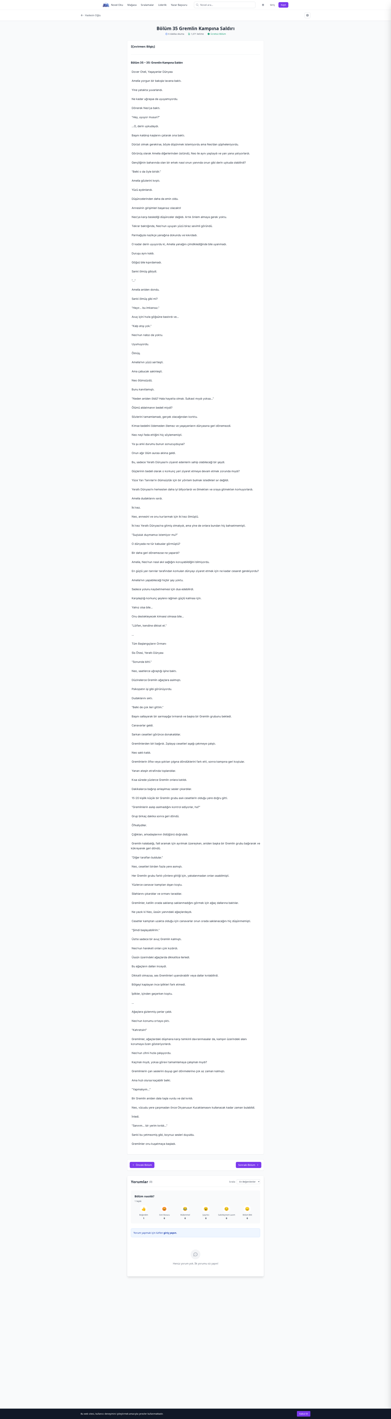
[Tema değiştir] (263, 5)
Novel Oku (117, 5)
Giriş (272, 4)
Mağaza (132, 5)
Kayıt (283, 4)
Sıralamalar (147, 5)
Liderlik (162, 5)
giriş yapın (170, 1232)
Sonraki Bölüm (246, 1165)
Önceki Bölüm (144, 1165)
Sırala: (232, 1181)
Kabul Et (303, 1413)
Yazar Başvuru (179, 5)
